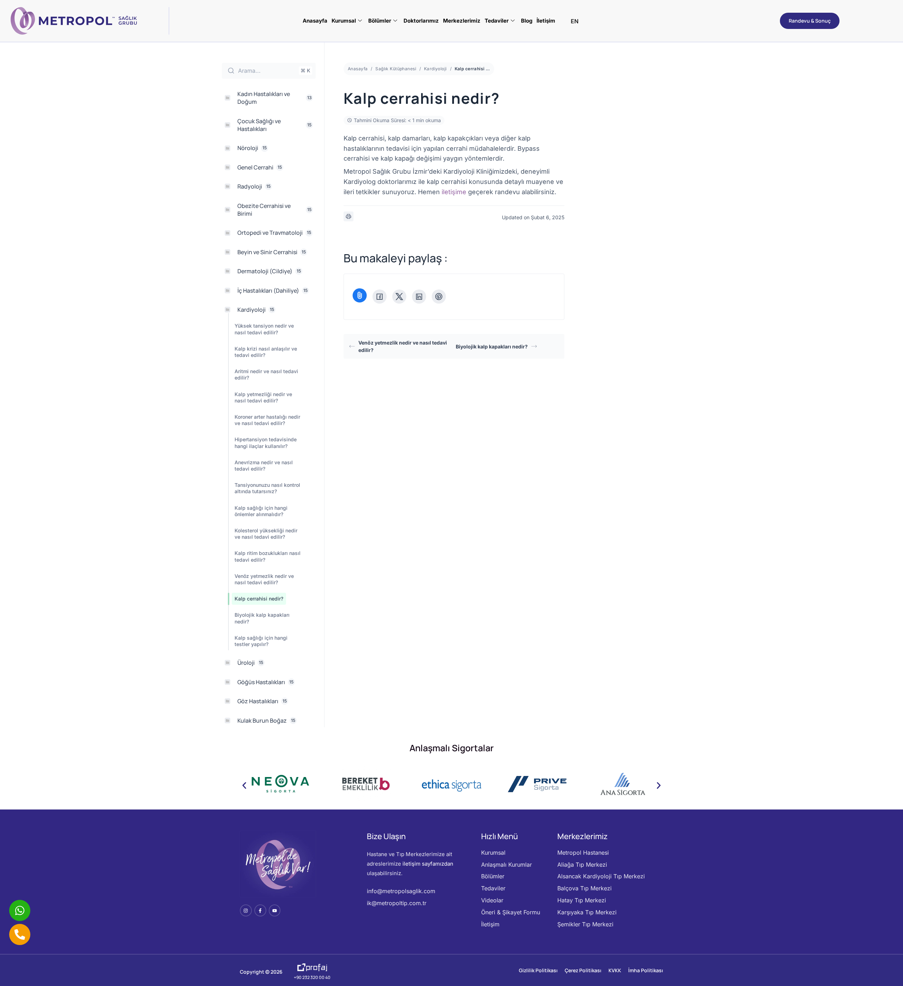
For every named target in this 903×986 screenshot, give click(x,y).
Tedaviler (497, 20)
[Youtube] (275, 910)
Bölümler (379, 20)
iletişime (454, 192)
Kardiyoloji (435, 68)
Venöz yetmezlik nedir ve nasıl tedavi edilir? (402, 346)
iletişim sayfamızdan (427, 863)
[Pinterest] (439, 296)
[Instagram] (246, 910)
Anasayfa (315, 20)
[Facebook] (379, 296)
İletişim (546, 20)
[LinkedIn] (419, 296)
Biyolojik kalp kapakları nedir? (492, 346)
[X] (399, 296)
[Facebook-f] (260, 910)
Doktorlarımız (421, 20)
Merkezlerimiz (461, 20)
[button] (244, 785)
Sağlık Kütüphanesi (395, 68)
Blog (526, 20)
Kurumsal (344, 20)
